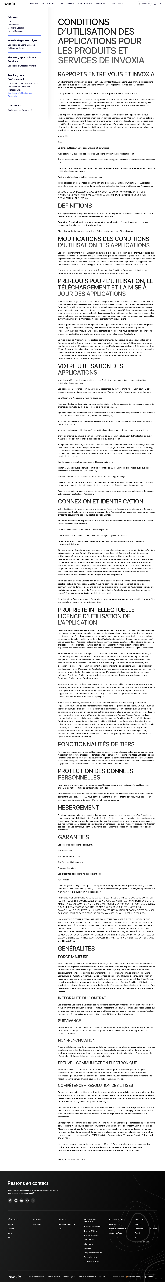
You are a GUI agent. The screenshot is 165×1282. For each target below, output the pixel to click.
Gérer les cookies (133, 1277)
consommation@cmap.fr (131, 1132)
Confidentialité (14, 24)
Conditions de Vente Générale (21, 45)
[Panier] (155, 3)
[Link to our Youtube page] (27, 1200)
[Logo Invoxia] (8, 3)
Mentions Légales (16, 28)
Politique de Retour (16, 48)
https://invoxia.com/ (124, 231)
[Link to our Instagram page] (16, 1200)
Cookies (11, 21)
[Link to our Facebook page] (10, 1200)
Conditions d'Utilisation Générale (23, 66)
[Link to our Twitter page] (33, 1200)
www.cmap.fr (83, 1132)
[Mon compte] (160, 3)
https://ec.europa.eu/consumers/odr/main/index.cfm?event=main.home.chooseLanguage (99, 1150)
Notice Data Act (15, 31)
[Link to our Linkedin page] (21, 1200)
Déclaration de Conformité (20, 110)
